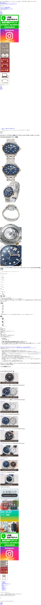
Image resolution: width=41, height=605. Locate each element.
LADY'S (1, 13)
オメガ (3, 129)
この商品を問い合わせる (26, 347)
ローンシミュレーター (33, 347)
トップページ (2, 7)
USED (1, 87)
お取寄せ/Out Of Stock (19, 347)
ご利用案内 (5, 7)
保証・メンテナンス (5, 585)
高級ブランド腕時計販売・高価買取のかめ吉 (8, 128)
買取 (1, 14)
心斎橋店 (1, 603)
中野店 (1, 602)
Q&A (2, 584)
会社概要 (3, 588)
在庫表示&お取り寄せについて (6, 583)
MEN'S (1, 386)
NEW (1, 11)
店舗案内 (3, 586)
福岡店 (1, 604)
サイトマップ (4, 590)
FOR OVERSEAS (4, 587)
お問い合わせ (4, 589)
